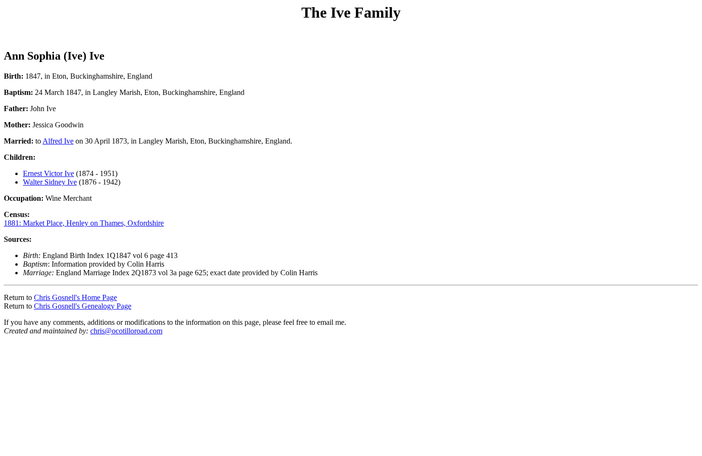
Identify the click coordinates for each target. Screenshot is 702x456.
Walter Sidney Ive (50, 182)
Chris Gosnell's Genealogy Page (82, 306)
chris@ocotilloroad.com (126, 331)
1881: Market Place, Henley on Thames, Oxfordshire (84, 223)
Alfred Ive (58, 141)
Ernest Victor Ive (48, 173)
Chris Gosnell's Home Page (75, 297)
